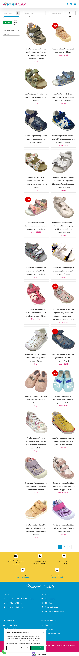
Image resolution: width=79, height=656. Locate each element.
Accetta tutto (38, 648)
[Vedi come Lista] (70, 17)
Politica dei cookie (35, 643)
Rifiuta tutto (25, 648)
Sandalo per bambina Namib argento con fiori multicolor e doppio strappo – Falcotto (36, 270)
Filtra (7, 22)
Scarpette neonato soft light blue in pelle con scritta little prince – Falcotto (63, 399)
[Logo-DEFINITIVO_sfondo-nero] (39, 584)
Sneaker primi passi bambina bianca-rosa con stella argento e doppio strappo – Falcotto (63, 486)
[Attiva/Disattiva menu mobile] (75, 4)
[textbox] (11, 30)
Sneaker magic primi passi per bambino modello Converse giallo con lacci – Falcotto (63, 441)
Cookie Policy (12, 629)
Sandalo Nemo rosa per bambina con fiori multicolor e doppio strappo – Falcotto (36, 225)
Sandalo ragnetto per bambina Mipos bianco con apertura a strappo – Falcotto (36, 357)
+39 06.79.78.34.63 (23, 578)
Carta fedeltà (50, 599)
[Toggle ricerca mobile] (71, 4)
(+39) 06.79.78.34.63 (14, 603)
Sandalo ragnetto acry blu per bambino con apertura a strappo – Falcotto (36, 139)
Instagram (49, 629)
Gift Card (48, 603)
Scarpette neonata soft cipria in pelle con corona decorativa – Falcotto (36, 399)
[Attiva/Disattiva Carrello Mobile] (67, 4)
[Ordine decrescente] (47, 13)
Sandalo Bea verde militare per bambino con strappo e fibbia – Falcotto (36, 97)
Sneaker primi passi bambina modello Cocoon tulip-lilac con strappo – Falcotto (63, 528)
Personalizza (12, 648)
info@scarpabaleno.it (15, 607)
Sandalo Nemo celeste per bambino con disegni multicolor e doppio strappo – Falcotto (63, 97)
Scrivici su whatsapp (52, 633)
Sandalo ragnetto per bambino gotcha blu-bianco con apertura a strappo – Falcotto (63, 139)
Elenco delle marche (52, 607)
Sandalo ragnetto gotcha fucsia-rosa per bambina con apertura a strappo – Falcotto (36, 312)
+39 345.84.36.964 (57, 578)
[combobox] (11, 30)
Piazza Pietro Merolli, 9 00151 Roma (20, 599)
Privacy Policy (12, 625)
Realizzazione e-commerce (65, 645)
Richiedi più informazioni (54, 611)
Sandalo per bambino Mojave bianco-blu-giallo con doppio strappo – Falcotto (63, 270)
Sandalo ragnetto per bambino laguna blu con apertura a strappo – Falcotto (63, 357)
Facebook (48, 625)
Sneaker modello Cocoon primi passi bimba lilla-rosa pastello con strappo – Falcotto (36, 486)
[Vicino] (44, 632)
